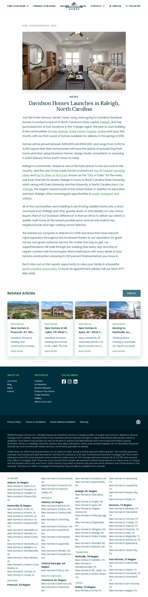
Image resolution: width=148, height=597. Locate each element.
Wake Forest (77, 131)
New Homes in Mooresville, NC (90, 483)
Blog (83, 6)
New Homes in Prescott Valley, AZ (54, 490)
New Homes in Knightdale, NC (89, 524)
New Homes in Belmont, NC (56, 583)
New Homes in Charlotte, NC (55, 588)
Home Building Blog (39, 25)
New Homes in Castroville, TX (123, 564)
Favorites (135, 6)
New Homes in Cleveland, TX (123, 513)
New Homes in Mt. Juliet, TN (90, 570)
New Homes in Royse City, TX (123, 494)
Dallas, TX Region (85, 587)
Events (10, 391)
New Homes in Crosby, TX (123, 522)
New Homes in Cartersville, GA (56, 514)
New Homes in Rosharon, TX (124, 539)
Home (24, 25)
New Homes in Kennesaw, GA (55, 538)
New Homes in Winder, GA (55, 550)
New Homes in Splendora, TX (123, 545)
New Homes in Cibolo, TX (123, 569)
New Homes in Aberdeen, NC (89, 496)
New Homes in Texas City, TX (123, 551)
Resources (41, 375)
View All (131, 293)
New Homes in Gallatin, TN (89, 560)
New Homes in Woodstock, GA (56, 556)
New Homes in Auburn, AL (21, 486)
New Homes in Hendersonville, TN (85, 565)
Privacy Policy (14, 422)
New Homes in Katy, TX (122, 532)
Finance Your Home (44, 6)
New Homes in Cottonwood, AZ (57, 480)
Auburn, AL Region (17, 482)
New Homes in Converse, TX (124, 573)
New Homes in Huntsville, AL (22, 543)
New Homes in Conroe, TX (123, 519)
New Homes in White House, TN (90, 575)
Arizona (12, 580)
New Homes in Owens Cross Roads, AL (23, 566)
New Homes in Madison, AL (22, 547)
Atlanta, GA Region (52, 502)
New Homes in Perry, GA (55, 570)
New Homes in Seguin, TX (123, 590)
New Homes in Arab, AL (20, 509)
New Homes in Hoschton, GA (55, 531)
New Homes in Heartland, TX (123, 480)
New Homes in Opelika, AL (21, 493)
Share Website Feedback (62, 422)
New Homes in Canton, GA (56, 509)
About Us (13, 375)
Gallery (64, 6)
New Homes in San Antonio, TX (124, 585)
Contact (96, 6)
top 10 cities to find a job (52, 175)
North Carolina (51, 575)
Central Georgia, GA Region (53, 565)
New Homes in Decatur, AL (22, 519)
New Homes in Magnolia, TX (124, 536)
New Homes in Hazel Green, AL (22, 538)
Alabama (12, 478)
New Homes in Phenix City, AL (22, 498)
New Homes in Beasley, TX (123, 508)
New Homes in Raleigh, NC (89, 532)
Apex (116, 131)
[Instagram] (69, 381)
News (10, 387)
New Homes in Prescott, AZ (56, 485)
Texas (79, 582)
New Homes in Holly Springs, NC (91, 517)
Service (116, 6)
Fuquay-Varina (96, 131)
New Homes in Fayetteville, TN (22, 524)
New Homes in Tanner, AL (21, 571)
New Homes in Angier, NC (89, 501)
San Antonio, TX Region (122, 559)
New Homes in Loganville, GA (55, 545)
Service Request (43, 387)
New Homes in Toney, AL (21, 575)
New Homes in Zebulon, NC (90, 546)
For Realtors (40, 384)
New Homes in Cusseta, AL (22, 489)
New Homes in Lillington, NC (90, 529)
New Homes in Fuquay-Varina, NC (88, 510)
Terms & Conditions (36, 422)
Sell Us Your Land (43, 401)
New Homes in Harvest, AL (21, 533)
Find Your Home (16, 6)
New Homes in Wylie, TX (122, 499)
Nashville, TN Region (87, 556)
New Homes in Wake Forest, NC (91, 538)
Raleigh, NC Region (86, 491)
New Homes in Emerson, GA (56, 526)
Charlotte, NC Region (53, 580)
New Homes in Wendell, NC (90, 543)
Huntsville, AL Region (19, 505)
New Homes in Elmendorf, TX (123, 578)
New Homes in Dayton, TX (123, 526)
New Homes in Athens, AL (21, 512)
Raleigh (105, 122)
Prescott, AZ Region (18, 584)
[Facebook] (64, 381)
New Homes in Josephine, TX (123, 487)
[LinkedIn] (75, 381)
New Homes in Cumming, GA (55, 521)
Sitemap (84, 422)
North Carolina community (39, 269)
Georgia (46, 497)
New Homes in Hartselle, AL (22, 530)
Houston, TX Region (120, 505)
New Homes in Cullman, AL (22, 516)
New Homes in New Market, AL (22, 559)
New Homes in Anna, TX (88, 590)
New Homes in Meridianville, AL (22, 552)
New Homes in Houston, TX (124, 529)
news (53, 25)
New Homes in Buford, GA (55, 505)
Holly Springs (59, 131)
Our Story (12, 381)
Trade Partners (42, 394)
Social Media (70, 375)
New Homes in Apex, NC (88, 505)
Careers (38, 381)
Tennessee (81, 552)
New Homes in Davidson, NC (90, 478)
